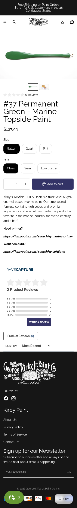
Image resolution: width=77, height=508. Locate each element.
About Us (9, 420)
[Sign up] (69, 472)
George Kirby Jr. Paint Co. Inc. (43, 488)
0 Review (31, 95)
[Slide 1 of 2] (33, 87)
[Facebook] (6, 398)
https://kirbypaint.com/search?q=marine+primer (38, 236)
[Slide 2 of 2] (44, 87)
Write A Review (39, 322)
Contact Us (11, 442)
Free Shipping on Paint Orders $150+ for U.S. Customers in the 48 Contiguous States (39, 7)
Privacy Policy (13, 427)
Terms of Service (15, 434)
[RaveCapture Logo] (20, 269)
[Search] (14, 22)
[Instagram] (13, 398)
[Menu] (5, 22)
